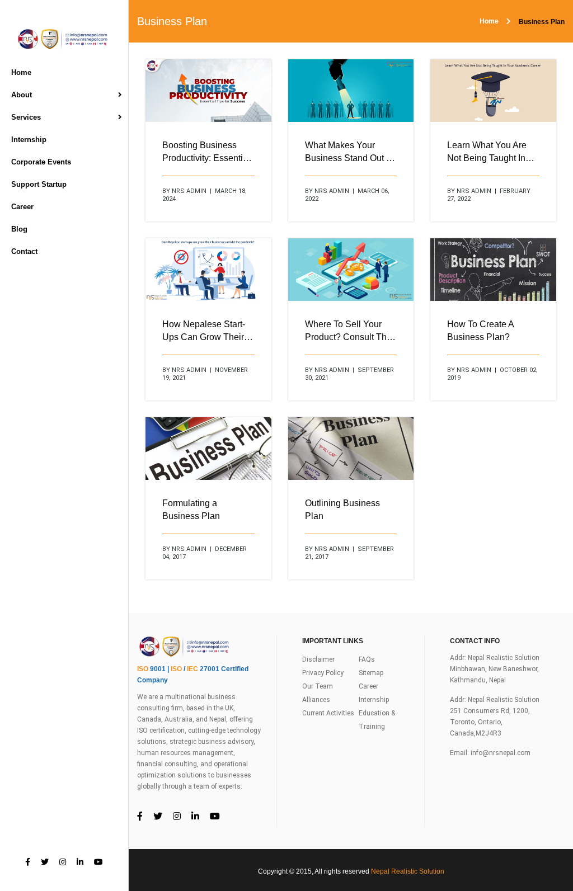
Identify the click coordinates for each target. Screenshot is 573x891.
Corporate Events (41, 162)
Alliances (316, 700)
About (21, 95)
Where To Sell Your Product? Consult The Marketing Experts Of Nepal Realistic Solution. (348, 331)
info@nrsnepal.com (500, 753)
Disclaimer (318, 659)
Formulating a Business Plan (191, 509)
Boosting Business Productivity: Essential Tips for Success (206, 152)
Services (26, 117)
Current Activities (328, 713)
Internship (28, 139)
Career (22, 206)
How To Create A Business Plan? (480, 330)
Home (21, 72)
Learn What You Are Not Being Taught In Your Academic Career (492, 152)
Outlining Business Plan (342, 509)
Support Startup (39, 184)
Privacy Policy (323, 673)
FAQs (367, 659)
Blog (19, 229)
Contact (24, 251)
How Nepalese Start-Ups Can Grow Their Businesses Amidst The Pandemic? (203, 331)
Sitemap (371, 673)
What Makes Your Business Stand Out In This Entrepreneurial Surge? (349, 152)
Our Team (317, 686)
